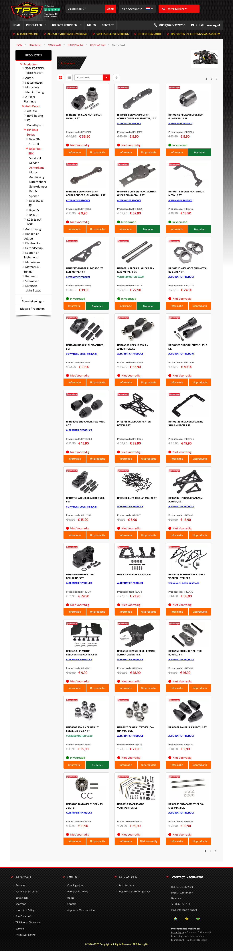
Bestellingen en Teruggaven (135, 891)
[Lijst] (69, 77)
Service (19, 928)
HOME (17, 25)
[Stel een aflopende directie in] (116, 77)
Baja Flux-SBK (97, 44)
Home (19, 44)
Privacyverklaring (25, 934)
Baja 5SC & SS (35, 203)
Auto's (29, 77)
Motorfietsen (34, 82)
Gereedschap (34, 247)
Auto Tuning (33, 229)
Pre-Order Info (23, 916)
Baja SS (34, 210)
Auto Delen (54, 44)
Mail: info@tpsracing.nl (184, 909)
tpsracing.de (177, 932)
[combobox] (87, 9)
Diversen (31, 285)
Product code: (73, 131)
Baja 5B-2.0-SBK (34, 141)
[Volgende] (217, 78)
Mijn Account (126, 885)
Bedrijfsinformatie (77, 891)
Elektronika (32, 243)
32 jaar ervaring (27, 33)
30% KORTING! (34, 68)
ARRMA (32, 110)
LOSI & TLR (34, 219)
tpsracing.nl (177, 939)
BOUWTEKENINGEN (64, 25)
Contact (71, 903)
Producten (35, 44)
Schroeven (32, 281)
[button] (149, 9)
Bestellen (20, 885)
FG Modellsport (35, 122)
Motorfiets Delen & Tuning (34, 89)
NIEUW (91, 25)
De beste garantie (149, 33)
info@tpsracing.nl (208, 25)
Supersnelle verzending (112, 33)
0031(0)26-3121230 (172, 25)
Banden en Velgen (31, 236)
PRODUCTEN (34, 25)
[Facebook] (175, 920)
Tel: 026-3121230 (180, 903)
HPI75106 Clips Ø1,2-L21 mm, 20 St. (137, 497)
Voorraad (20, 903)
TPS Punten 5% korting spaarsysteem (195, 33)
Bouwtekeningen (33, 301)
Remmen (31, 276)
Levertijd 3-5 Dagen (26, 909)
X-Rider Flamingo (30, 99)
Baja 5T (34, 214)
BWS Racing (35, 115)
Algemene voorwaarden (81, 909)
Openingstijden (75, 885)
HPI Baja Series (75, 44)
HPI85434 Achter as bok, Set (134, 574)
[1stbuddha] (186, 920)
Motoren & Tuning (32, 269)
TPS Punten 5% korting (28, 922)
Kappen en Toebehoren (31, 255)
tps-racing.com (179, 936)
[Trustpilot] (198, 920)
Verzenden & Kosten (26, 891)
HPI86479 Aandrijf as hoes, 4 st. (187, 727)
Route (70, 897)
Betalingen (21, 897)
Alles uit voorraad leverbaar (68, 33)
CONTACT (108, 25)
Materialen (32, 262)
